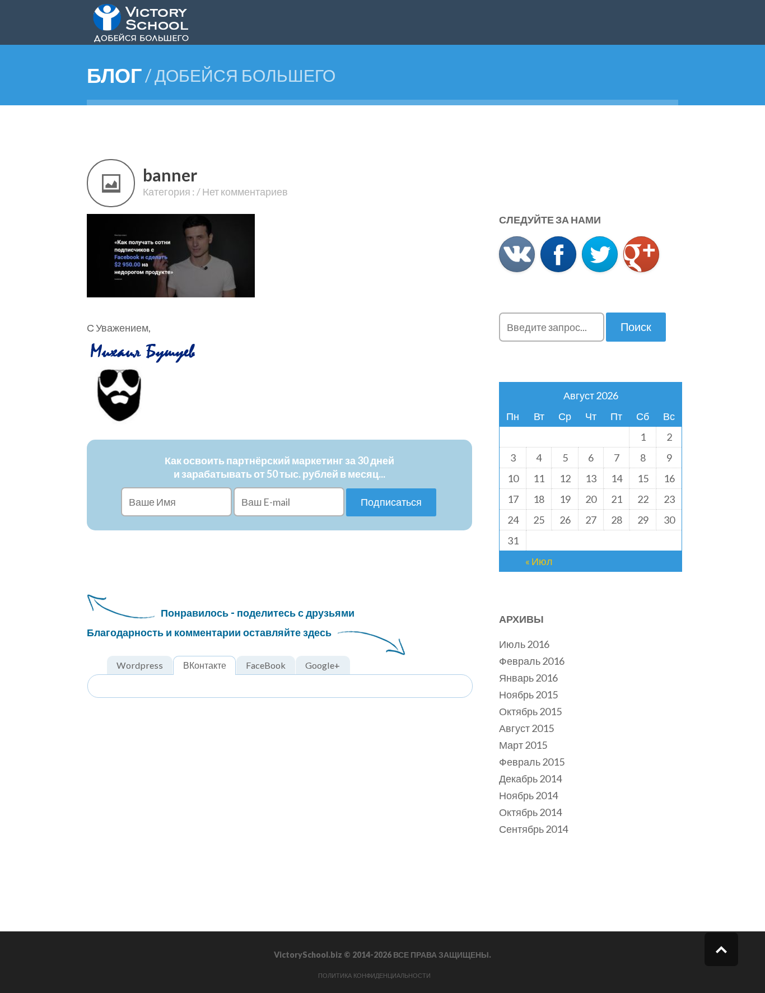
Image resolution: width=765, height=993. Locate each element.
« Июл (539, 561)
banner (170, 175)
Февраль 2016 (532, 661)
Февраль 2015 (532, 762)
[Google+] (641, 254)
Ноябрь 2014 (528, 795)
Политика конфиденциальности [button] (374, 975)
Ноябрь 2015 (528, 694)
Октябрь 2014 (530, 812)
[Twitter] (600, 254)
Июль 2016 (524, 644)
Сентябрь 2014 (533, 829)
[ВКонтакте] (517, 254)
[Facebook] (558, 254)
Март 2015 (523, 745)
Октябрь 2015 (530, 711)
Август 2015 (526, 728)
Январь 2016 (528, 678)
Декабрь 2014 (530, 778)
